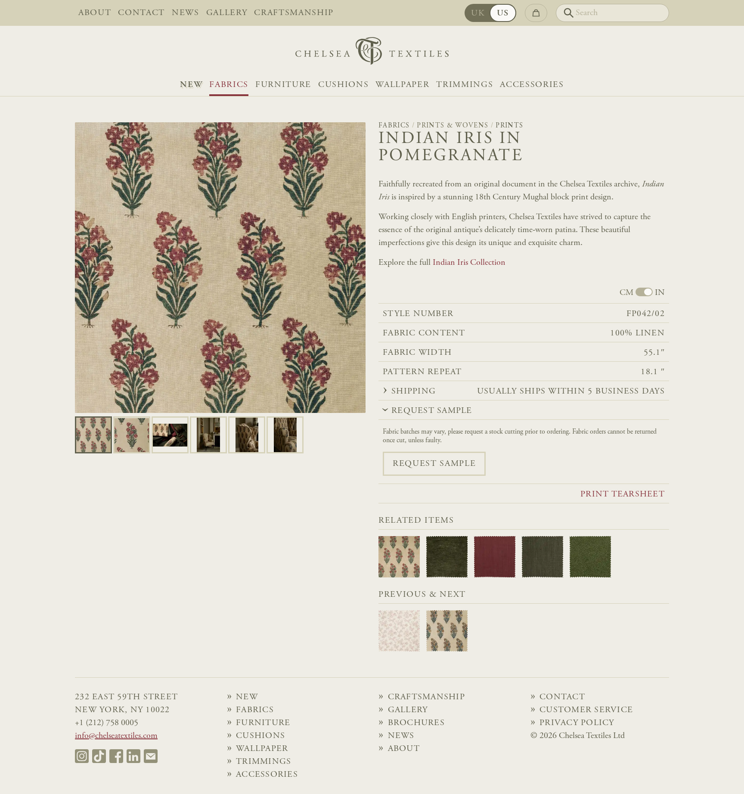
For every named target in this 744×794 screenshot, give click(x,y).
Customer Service (586, 710)
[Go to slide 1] (131, 434)
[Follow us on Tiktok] (99, 756)
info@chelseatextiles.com (116, 736)
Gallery (227, 13)
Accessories (532, 85)
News (185, 13)
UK (478, 13)
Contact (141, 13)
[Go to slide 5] (285, 434)
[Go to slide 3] (208, 434)
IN (660, 292)
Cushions (343, 85)
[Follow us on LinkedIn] (133, 756)
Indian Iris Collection (469, 262)
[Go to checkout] (536, 13)
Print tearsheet (622, 494)
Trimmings (464, 85)
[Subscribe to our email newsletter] (151, 756)
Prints (509, 125)
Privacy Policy (576, 723)
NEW (191, 85)
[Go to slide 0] (93, 434)
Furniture (283, 85)
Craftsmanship (294, 13)
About (94, 13)
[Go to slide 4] (246, 434)
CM (626, 292)
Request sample (434, 463)
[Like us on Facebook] (116, 756)
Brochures (416, 723)
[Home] (372, 53)
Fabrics (228, 85)
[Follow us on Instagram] (82, 756)
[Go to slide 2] (170, 434)
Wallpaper (402, 85)
